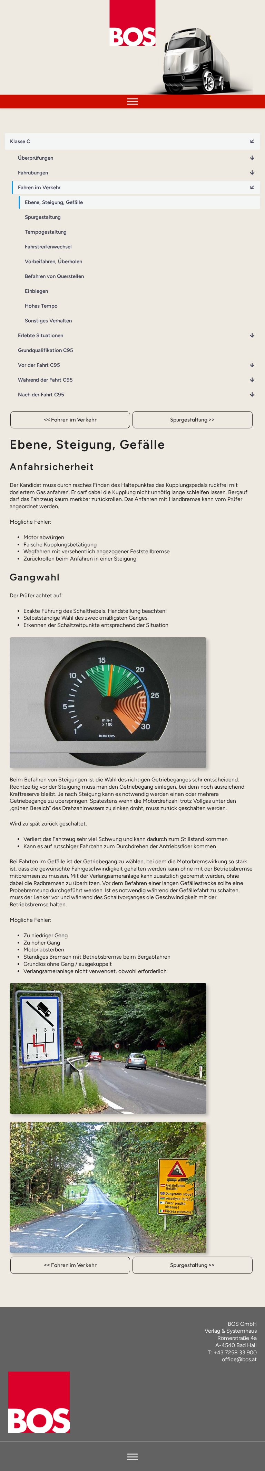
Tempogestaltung (46, 232)
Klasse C (20, 141)
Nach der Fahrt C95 (41, 395)
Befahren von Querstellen (54, 276)
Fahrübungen (33, 173)
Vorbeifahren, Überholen (53, 261)
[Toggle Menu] (132, 101)
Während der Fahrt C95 (45, 380)
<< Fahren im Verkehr (70, 419)
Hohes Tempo (41, 306)
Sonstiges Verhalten (48, 321)
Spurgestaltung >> (192, 419)
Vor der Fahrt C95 (39, 365)
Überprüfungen (35, 158)
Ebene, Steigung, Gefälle (54, 202)
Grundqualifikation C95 (45, 350)
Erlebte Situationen (40, 335)
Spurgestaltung (43, 217)
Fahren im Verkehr (39, 187)
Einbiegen (36, 291)
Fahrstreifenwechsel (48, 247)
